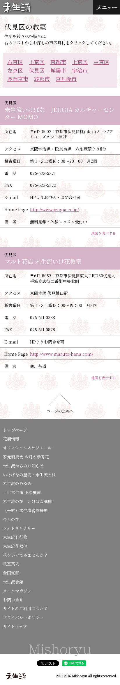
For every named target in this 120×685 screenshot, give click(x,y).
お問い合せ (13, 600)
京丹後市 (66, 78)
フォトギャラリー (19, 528)
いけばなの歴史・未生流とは (29, 475)
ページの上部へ (60, 403)
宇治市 (80, 70)
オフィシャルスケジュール (27, 448)
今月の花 (11, 519)
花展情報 (11, 439)
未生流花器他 (15, 546)
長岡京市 (17, 78)
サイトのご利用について (25, 608)
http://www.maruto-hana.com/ (61, 354)
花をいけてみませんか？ (25, 555)
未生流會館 (13, 582)
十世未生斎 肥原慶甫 (22, 492)
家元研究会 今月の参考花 (26, 457)
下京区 (37, 62)
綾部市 (42, 78)
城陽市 (58, 70)
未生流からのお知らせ (23, 466)
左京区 (15, 70)
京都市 (58, 62)
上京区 (80, 62)
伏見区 (37, 70)
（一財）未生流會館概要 (25, 510)
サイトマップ (15, 626)
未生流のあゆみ (17, 483)
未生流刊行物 (15, 537)
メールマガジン (17, 591)
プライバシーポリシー (23, 617)
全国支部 (11, 573)
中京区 (101, 62)
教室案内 (11, 564)
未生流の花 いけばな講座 (27, 501)
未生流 (17, 8)
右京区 (15, 62)
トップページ (15, 430)
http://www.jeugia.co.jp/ (54, 209)
